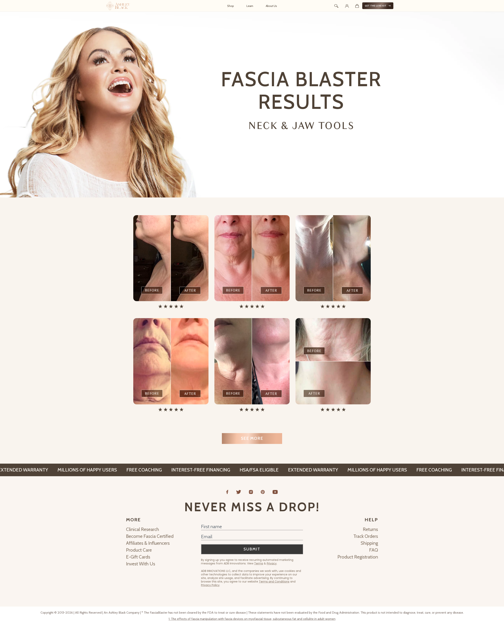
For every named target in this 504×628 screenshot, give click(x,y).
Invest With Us (140, 564)
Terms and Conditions (274, 582)
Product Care (139, 550)
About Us (271, 6)
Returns (370, 529)
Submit (252, 549)
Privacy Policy (210, 585)
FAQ (373, 550)
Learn (249, 6)
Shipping (369, 543)
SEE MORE (252, 438)
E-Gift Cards (138, 557)
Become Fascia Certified (150, 536)
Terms (258, 563)
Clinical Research (142, 529)
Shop (230, 6)
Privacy (272, 563)
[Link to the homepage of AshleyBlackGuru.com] (118, 5)
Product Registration (357, 557)
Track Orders (365, 536)
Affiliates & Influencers (148, 543)
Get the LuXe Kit (375, 5)
